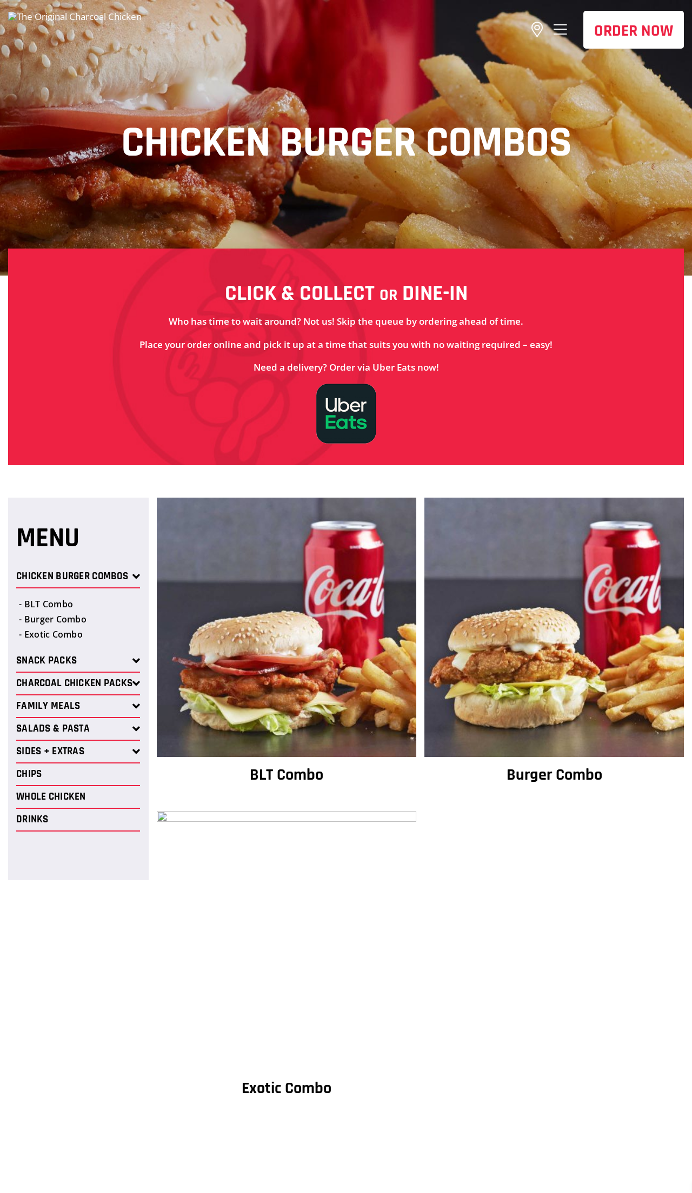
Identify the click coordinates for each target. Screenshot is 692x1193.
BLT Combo (286, 775)
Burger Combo (554, 775)
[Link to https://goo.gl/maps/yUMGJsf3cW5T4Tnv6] (537, 29)
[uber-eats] (346, 388)
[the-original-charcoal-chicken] (75, 16)
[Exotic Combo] (286, 818)
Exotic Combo (286, 1088)
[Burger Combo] (554, 504)
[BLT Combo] (286, 504)
